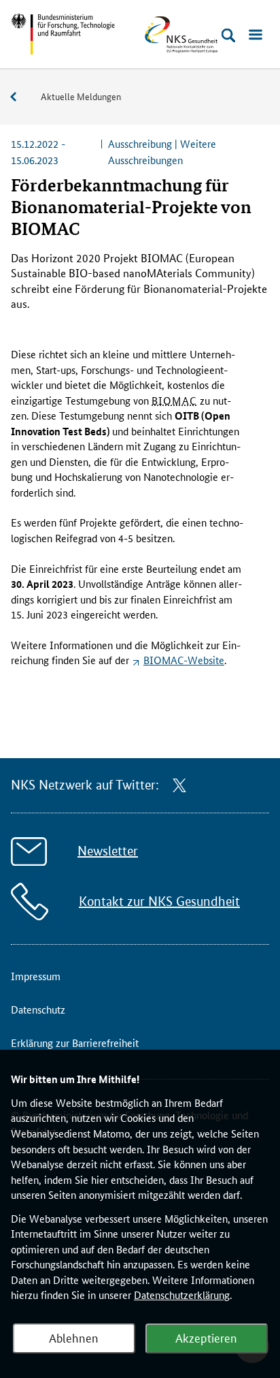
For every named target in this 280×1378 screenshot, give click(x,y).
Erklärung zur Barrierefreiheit (75, 1042)
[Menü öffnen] (255, 35)
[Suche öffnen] (228, 35)
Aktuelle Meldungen (81, 96)
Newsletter (107, 851)
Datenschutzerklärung (182, 1294)
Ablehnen (74, 1337)
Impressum (35, 976)
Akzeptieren (206, 1337)
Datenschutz (38, 1009)
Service (20, 97)
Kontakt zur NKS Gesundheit (159, 901)
